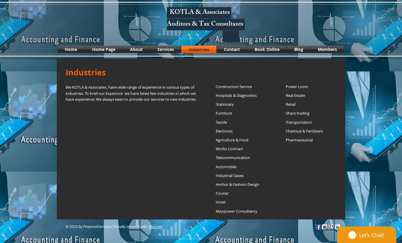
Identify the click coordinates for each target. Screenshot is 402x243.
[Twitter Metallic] (324, 227)
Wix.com (155, 226)
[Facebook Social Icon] (318, 227)
